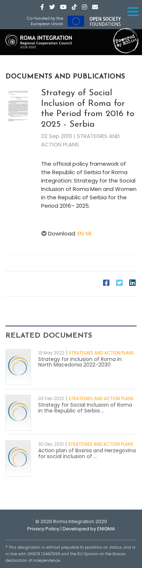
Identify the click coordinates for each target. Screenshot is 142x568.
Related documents (48, 335)
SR (88, 233)
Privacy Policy (43, 528)
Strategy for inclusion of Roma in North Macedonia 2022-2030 (80, 362)
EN (81, 233)
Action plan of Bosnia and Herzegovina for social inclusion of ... (87, 453)
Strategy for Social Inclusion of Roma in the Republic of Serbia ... (85, 407)
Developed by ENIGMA (89, 528)
